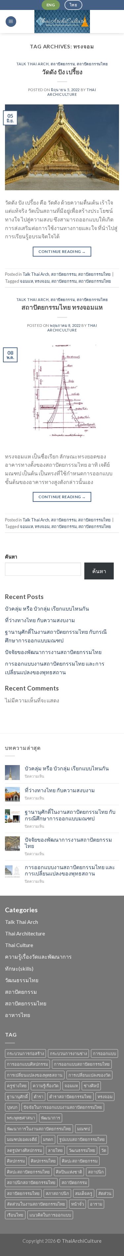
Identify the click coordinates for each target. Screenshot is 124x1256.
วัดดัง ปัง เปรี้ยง (62, 72)
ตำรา (38, 1096)
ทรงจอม (42, 281)
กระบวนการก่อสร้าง (25, 1053)
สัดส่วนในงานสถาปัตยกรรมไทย (36, 1204)
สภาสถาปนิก (57, 1193)
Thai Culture (19, 945)
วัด (103, 1150)
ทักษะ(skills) (19, 968)
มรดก (48, 1139)
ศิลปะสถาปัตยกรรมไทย (28, 1171)
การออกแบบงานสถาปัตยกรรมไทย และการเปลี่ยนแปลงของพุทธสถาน (70, 870)
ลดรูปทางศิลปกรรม (24, 1150)
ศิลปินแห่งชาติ (69, 1171)
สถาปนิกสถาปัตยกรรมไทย (31, 1182)
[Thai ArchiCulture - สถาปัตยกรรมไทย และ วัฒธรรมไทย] (62, 21)
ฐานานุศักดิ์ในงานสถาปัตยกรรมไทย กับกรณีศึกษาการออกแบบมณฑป (70, 814)
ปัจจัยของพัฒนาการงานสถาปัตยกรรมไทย (53, 652)
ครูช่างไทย (17, 1085)
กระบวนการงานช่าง (68, 1053)
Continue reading (62, 251)
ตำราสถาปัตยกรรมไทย (70, 1096)
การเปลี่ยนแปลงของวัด (89, 1075)
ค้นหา (11, 557)
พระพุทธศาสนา (21, 1117)
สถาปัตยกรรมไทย (92, 64)
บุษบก (12, 1107)
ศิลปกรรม (16, 1161)
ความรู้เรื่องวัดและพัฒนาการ (38, 956)
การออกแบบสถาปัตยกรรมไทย (82, 1064)
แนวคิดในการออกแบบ (50, 1215)
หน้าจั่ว (77, 1204)
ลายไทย (55, 1150)
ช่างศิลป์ (91, 1085)
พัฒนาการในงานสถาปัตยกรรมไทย (39, 1128)
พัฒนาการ (50, 1117)
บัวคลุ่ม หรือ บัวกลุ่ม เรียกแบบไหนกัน (47, 608)
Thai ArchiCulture (71, 92)
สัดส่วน (104, 1193)
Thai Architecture (25, 933)
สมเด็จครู (83, 1193)
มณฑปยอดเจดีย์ (22, 1139)
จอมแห (26, 281)
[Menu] (11, 21)
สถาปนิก (96, 1171)
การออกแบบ (104, 1053)
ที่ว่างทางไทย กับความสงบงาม (40, 620)
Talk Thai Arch (32, 64)
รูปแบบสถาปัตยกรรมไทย (82, 1139)
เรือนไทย (15, 1215)
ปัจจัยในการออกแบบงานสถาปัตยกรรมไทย (62, 1107)
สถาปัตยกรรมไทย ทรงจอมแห (62, 307)
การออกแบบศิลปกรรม (27, 1064)
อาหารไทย (17, 1015)
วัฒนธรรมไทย (21, 980)
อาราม (96, 1204)
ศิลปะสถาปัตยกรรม (80, 1161)
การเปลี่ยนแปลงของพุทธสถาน (34, 1075)
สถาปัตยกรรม (63, 64)
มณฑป (83, 1128)
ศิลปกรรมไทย (43, 1161)
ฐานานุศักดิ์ (17, 1096)
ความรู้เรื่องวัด (46, 1085)
